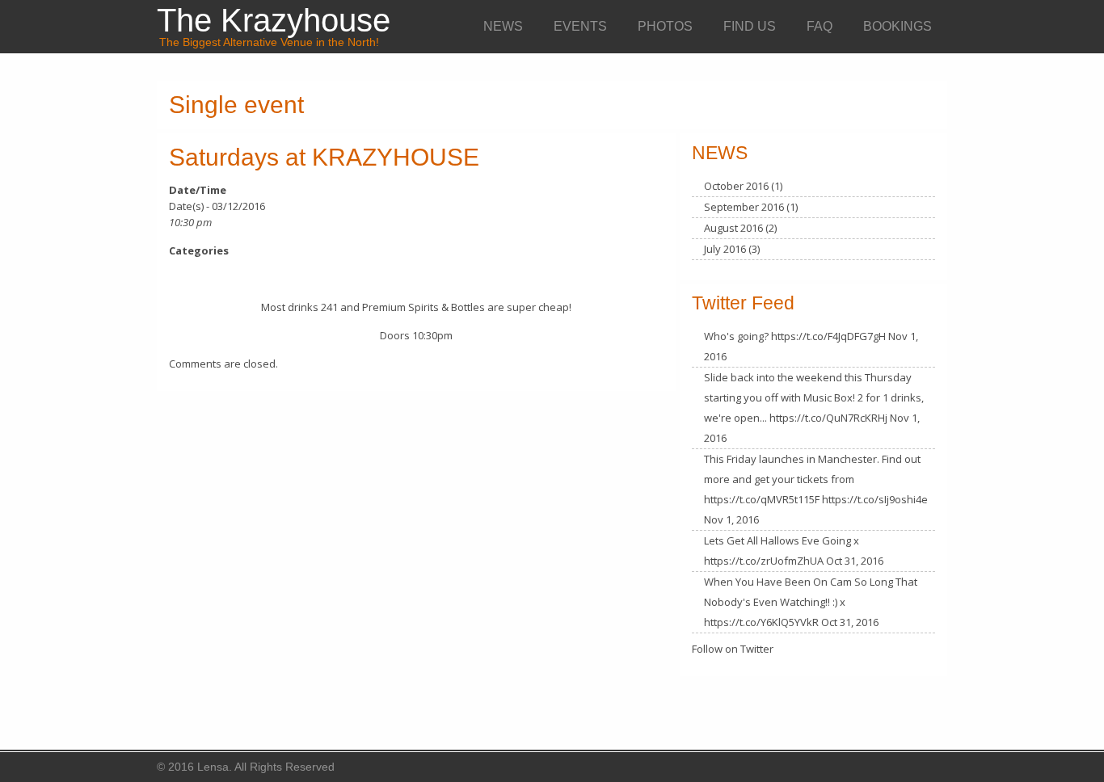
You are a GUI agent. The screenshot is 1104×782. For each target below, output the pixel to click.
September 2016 (744, 207)
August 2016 (733, 228)
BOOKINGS (897, 26)
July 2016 (725, 249)
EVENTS (580, 26)
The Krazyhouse (273, 20)
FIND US (749, 26)
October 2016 (736, 186)
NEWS (503, 26)
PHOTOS (665, 26)
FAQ (819, 26)
